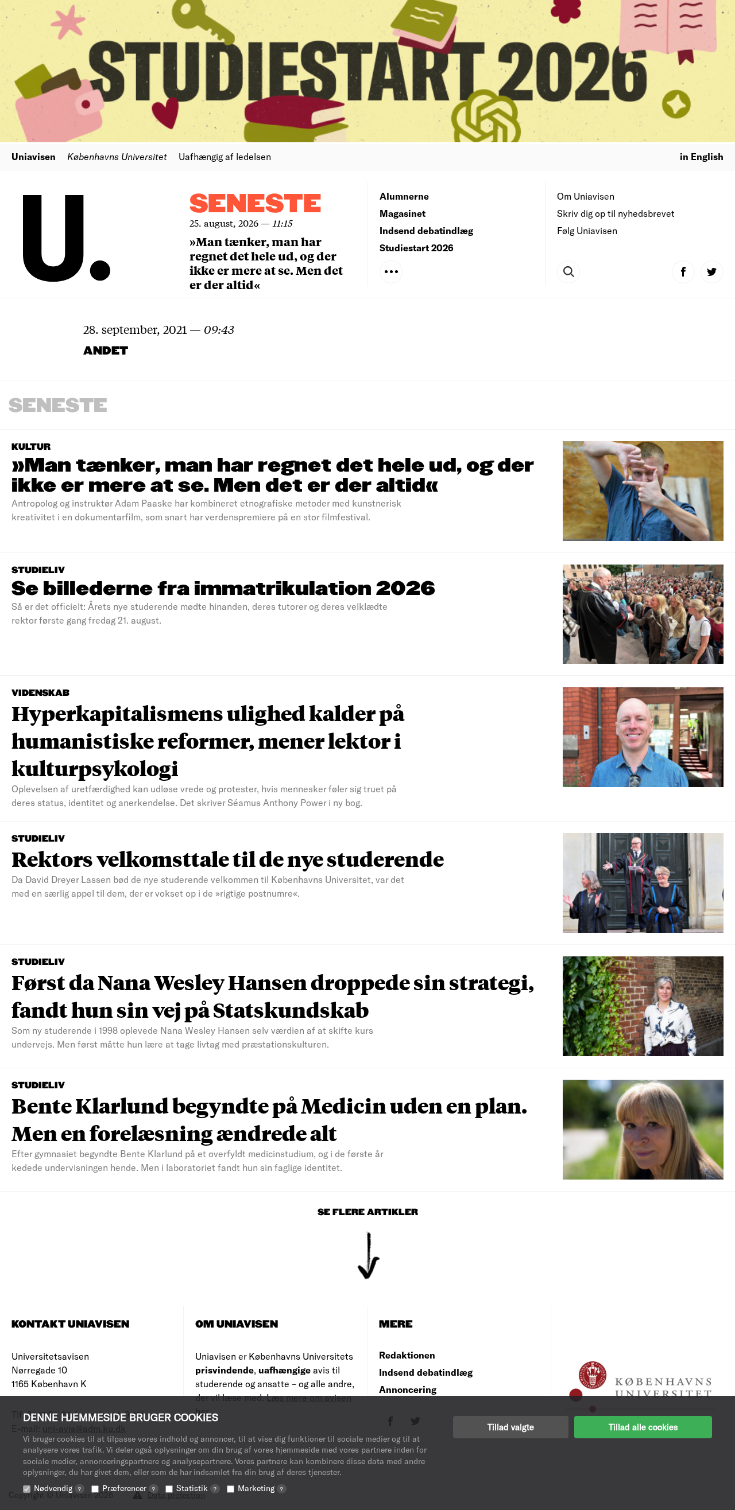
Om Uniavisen (585, 195)
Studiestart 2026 (417, 247)
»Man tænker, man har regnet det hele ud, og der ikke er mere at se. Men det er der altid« (266, 263)
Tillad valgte (511, 1427)
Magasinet (402, 213)
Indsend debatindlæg (426, 230)
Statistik (196, 1488)
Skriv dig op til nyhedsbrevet (616, 213)
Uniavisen (33, 156)
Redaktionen (407, 1354)
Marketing (260, 1488)
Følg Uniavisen (587, 230)
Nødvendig (57, 1488)
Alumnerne (404, 195)
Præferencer (128, 1488)
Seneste (255, 204)
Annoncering (407, 1389)
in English (702, 156)
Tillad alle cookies (643, 1427)
